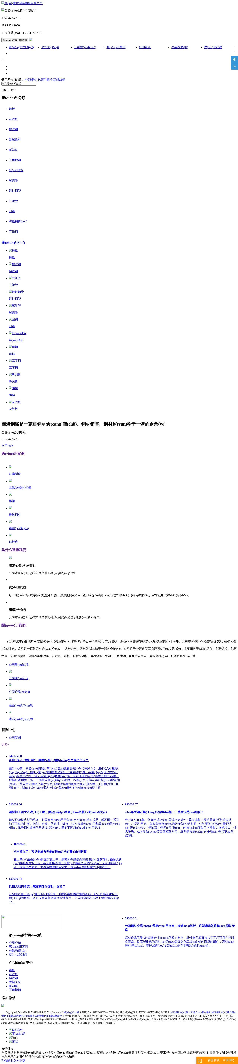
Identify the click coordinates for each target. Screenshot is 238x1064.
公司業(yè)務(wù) (85, 47)
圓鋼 (12, 211)
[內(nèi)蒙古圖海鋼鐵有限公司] (22, 3)
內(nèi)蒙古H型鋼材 (13, 1015)
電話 (15, 1041)
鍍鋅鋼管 (15, 190)
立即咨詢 (7, 445)
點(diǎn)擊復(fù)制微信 (15, 40)
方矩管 (13, 201)
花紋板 (13, 119)
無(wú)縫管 (16, 170)
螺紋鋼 (13, 129)
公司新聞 (15, 737)
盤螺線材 (15, 139)
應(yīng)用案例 (116, 47)
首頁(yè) (17, 1029)
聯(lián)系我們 (213, 47)
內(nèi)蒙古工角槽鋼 (34, 1015)
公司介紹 (15, 942)
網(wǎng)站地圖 (71, 1012)
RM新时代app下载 (13, 1060)
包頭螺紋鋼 (57, 79)
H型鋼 (13, 149)
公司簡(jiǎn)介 (50, 47)
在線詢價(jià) (179, 47)
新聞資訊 (145, 47)
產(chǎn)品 (18, 1033)
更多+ (5, 744)
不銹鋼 (13, 231)
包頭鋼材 (31, 79)
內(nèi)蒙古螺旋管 (53, 1015)
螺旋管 (13, 180)
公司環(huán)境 (18, 664)
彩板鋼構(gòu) (18, 221)
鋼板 (12, 108)
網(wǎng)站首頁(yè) (21, 47)
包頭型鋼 (44, 79)
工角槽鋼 (15, 160)
